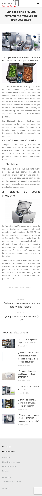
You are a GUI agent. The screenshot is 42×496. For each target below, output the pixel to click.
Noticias (7, 35)
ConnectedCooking (8, 451)
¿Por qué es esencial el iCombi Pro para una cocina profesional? (28, 403)
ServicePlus (6, 458)
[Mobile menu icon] (38, 3)
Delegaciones (6, 477)
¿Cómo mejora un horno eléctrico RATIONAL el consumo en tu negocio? (28, 418)
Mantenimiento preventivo (11, 462)
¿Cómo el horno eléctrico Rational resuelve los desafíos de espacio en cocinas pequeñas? (28, 357)
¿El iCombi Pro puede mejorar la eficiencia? (27, 341)
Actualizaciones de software (11, 482)
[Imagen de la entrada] (8, 343)
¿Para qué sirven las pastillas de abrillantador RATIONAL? (28, 374)
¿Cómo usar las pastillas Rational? (28, 388)
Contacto (5, 488)
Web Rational (6, 447)
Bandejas (5, 471)
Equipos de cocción (9, 466)
